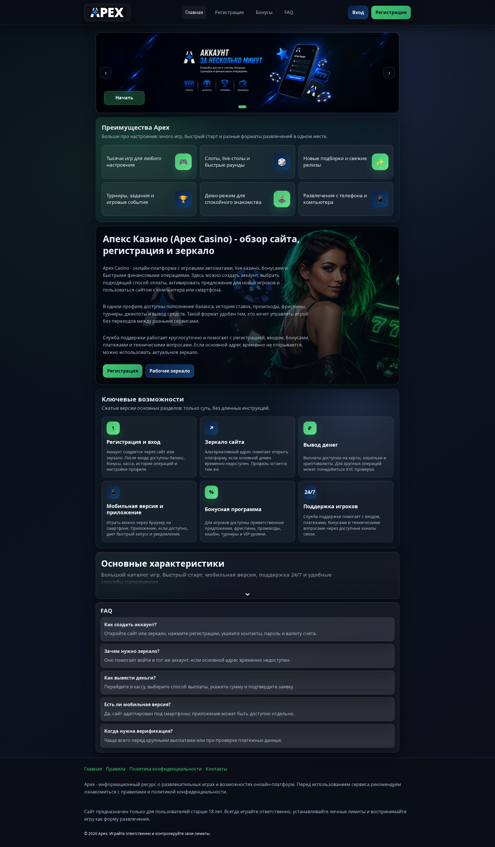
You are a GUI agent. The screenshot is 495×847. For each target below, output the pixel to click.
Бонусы (264, 12)
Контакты (216, 769)
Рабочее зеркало (170, 371)
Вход (358, 12)
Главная (194, 12)
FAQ (288, 12)
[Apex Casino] (107, 12)
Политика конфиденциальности (165, 769)
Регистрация (229, 12)
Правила (115, 769)
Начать (124, 97)
